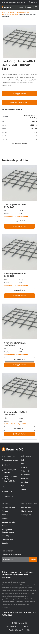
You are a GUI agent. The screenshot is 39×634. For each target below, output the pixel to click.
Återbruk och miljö (8, 522)
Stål (22, 460)
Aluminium (25, 478)
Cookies (26, 626)
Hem (3, 12)
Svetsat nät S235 (12, 14)
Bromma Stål (26, 507)
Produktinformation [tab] (12, 109)
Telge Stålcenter (27, 511)
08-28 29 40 (8, 465)
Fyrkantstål (25, 471)
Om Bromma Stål (8, 507)
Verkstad (5, 511)
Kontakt (5, 543)
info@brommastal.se (10, 2)
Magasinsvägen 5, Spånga (10, 471)
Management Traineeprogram (8, 531)
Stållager (11, 12)
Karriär (4, 526)
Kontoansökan (7, 539)
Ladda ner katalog (20, 143)
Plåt (22, 486)
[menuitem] (26, 7)
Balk (22, 464)
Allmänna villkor (12, 626)
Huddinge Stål (26, 515)
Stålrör (23, 490)
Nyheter (5, 518)
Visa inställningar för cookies (19, 630)
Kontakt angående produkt (19, 102)
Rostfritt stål (25, 475)
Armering (24, 482)
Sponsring (5, 536)
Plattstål (24, 467)
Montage (5, 515)
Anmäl (33, 560)
